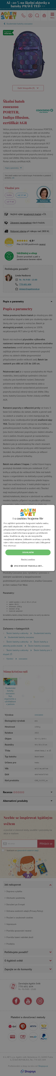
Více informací (10, 545)
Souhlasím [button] (28, 552)
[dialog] (28, 538)
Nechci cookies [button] (28, 559)
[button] (28, 565)
